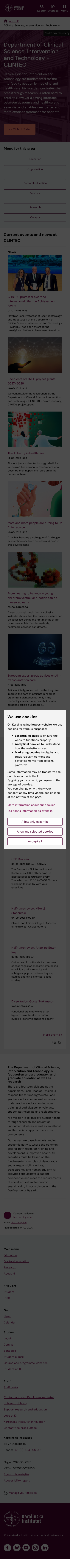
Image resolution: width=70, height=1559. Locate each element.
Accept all (35, 841)
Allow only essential (35, 822)
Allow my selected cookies (35, 831)
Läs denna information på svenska (29, 811)
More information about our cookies (31, 805)
